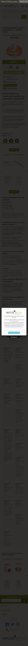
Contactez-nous (23, 1)
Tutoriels (3, 1)
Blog (8, 1)
